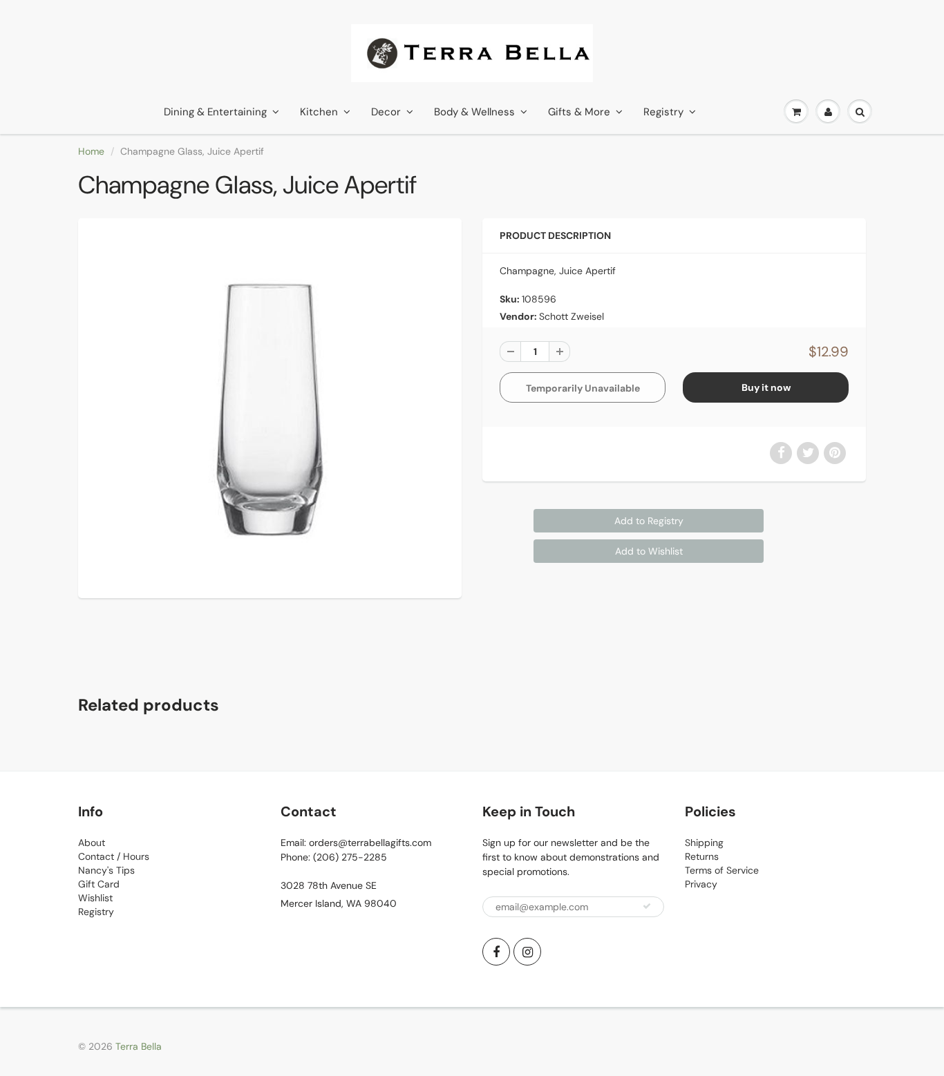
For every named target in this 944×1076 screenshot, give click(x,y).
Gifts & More (579, 112)
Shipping (704, 842)
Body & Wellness (474, 112)
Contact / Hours (113, 856)
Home (91, 151)
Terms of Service (722, 870)
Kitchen (319, 112)
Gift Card (99, 884)
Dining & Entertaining (215, 112)
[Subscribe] (647, 906)
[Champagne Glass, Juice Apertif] (270, 406)
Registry (663, 112)
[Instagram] (527, 951)
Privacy (701, 884)
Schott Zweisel (571, 316)
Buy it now (766, 387)
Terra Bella (138, 1046)
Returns (702, 856)
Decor (386, 112)
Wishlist (95, 898)
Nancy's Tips (106, 870)
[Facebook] (496, 951)
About (91, 842)
